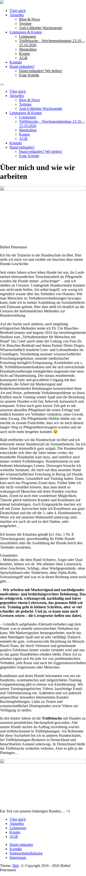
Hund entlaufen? (22, 66)
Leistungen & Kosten (26, 32)
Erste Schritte (29, 75)
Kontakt (16, 62)
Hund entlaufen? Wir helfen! (40, 71)
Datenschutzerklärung (26, 853)
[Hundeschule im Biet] (2, 2)
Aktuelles (17, 15)
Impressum (18, 857)
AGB (23, 58)
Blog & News (29, 19)
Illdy (15, 866)
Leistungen (27, 36)
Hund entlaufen (21, 845)
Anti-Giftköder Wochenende (40, 28)
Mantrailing (28, 49)
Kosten (24, 54)
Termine (25, 23)
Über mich (18, 11)
